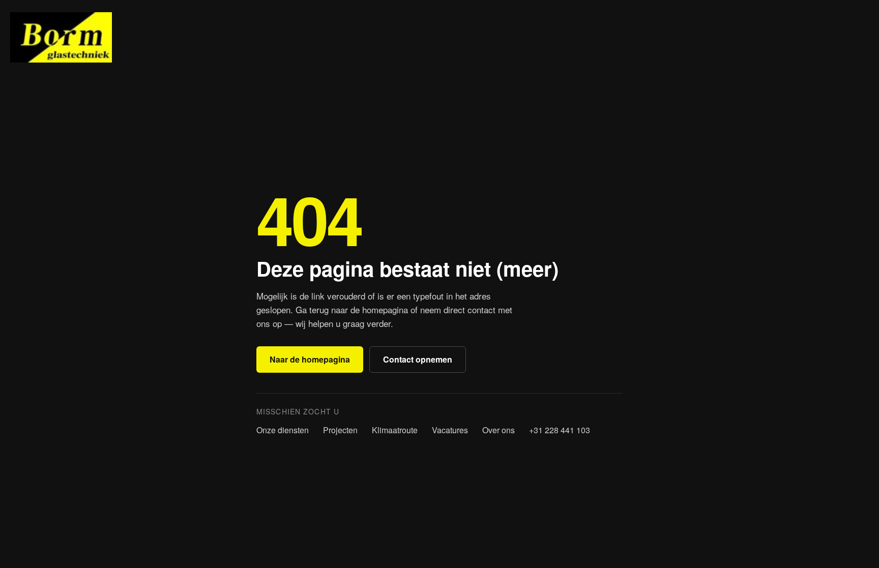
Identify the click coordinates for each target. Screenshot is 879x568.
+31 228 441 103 (559, 430)
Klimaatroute (395, 430)
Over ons (498, 430)
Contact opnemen (417, 359)
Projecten (340, 430)
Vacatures (450, 430)
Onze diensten (282, 430)
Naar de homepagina (310, 359)
